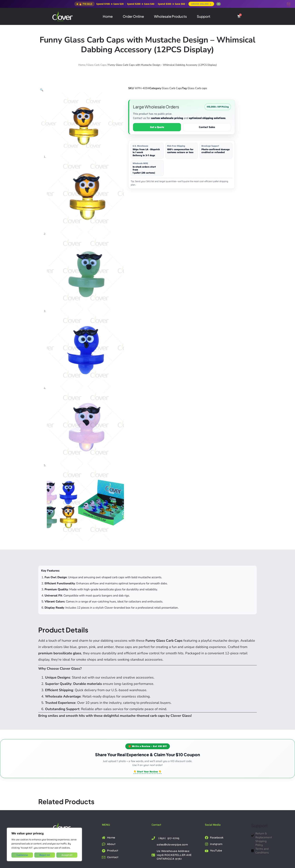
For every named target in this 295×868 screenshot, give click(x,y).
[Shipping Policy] (253, 843)
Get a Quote (157, 127)
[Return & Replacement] (253, 835)
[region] (44, 844)
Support (203, 16)
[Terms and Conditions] (253, 851)
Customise (22, 855)
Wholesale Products (170, 16)
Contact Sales (207, 127)
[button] (41, 90)
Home (108, 16)
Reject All (44, 855)
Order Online (133, 16)
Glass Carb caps (197, 88)
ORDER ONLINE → (201, 3)
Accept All (66, 855)
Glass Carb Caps (96, 65)
